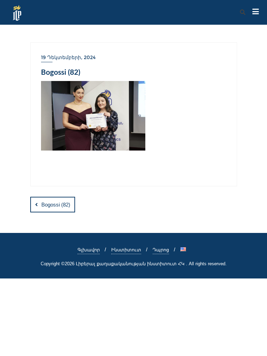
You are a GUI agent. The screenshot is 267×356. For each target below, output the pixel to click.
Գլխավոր (89, 249)
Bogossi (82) (55, 205)
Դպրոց (161, 249)
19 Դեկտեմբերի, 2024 (68, 57)
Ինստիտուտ (126, 249)
